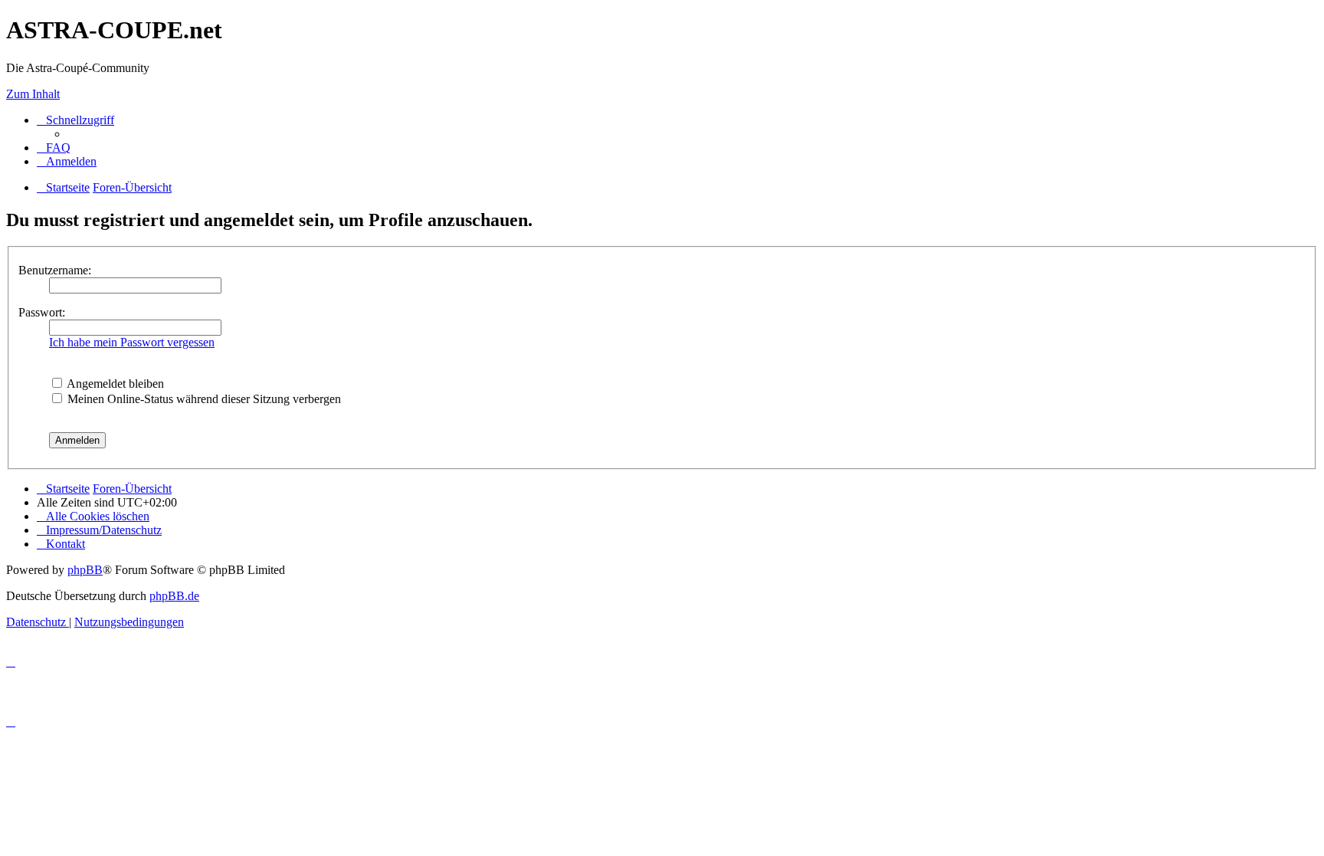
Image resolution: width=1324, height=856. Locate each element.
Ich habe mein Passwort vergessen (132, 342)
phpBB (85, 569)
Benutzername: (54, 270)
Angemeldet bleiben (114, 383)
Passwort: (41, 312)
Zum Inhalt (33, 93)
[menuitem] (53, 147)
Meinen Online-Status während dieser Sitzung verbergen (202, 398)
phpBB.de (174, 595)
